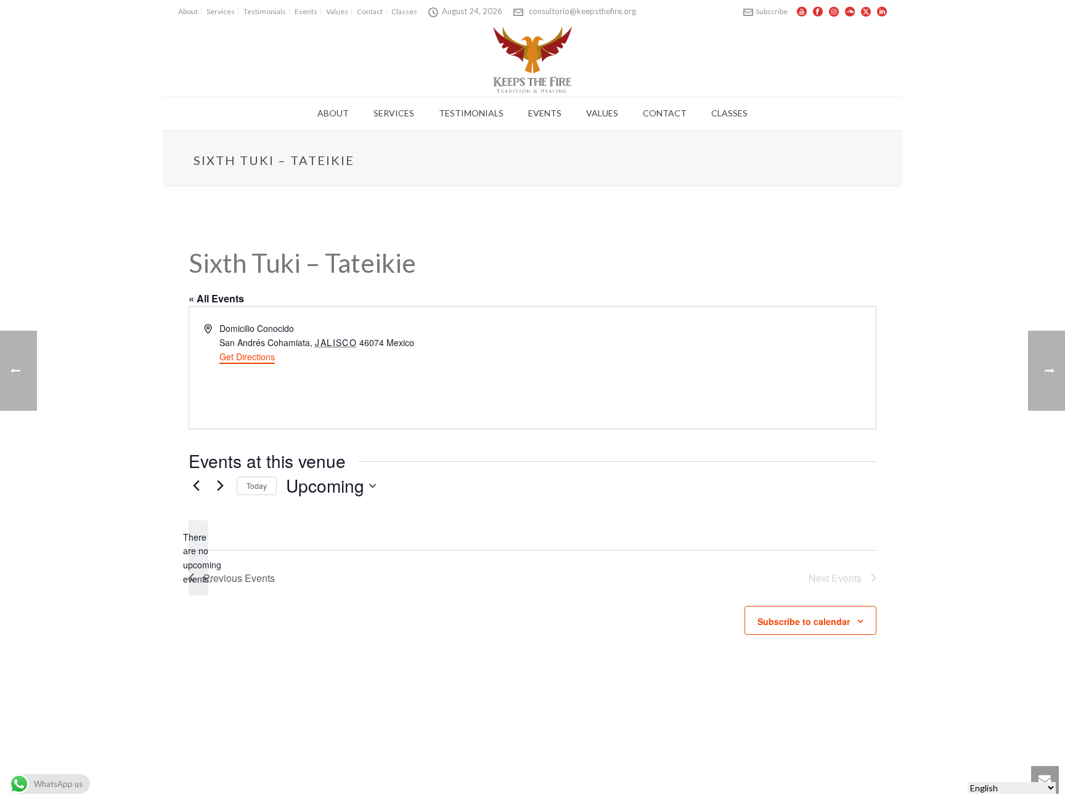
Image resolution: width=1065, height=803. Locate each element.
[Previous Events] (196, 485)
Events (544, 113)
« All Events (216, 298)
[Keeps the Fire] (533, 59)
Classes (729, 113)
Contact (665, 113)
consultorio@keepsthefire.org (582, 11)
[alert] (198, 558)
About (333, 113)
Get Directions (247, 356)
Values (602, 113)
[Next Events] (220, 485)
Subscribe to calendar (803, 621)
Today (257, 485)
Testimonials (471, 113)
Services (393, 113)
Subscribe (772, 11)
